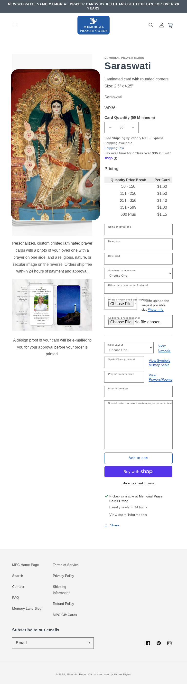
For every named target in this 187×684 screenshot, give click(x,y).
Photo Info (155, 309)
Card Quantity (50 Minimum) (129, 117)
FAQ (15, 597)
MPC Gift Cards (65, 615)
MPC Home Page (25, 565)
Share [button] (114, 525)
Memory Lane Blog (26, 608)
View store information (128, 515)
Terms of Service (66, 565)
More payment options (138, 483)
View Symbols (159, 360)
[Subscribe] (88, 643)
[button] (14, 25)
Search (17, 576)
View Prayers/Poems (160, 377)
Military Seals (159, 365)
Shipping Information (61, 590)
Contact (18, 587)
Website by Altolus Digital (115, 674)
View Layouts (164, 348)
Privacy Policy (63, 576)
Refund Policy (63, 604)
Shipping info (114, 148)
